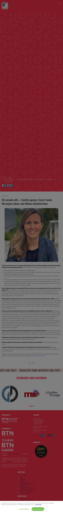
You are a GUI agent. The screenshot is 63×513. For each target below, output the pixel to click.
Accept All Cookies (37, 509)
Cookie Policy (38, 504)
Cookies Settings (24, 509)
